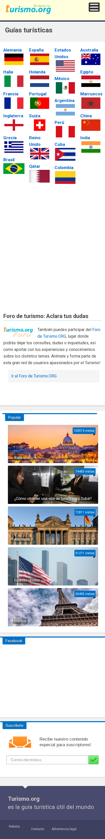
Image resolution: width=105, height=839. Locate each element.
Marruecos (91, 93)
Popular (14, 417)
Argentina (64, 100)
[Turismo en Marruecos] (90, 103)
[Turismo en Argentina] (65, 110)
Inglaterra (13, 115)
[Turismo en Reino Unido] (39, 153)
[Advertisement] (52, 245)
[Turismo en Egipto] (90, 81)
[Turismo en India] (90, 147)
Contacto (37, 829)
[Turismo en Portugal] (39, 103)
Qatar (34, 166)
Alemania (12, 50)
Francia (10, 93)
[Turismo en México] (65, 88)
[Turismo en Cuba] (65, 154)
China (86, 115)
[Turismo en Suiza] (39, 125)
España (36, 50)
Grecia (10, 137)
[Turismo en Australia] (90, 59)
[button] (94, 7)
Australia (89, 50)
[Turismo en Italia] (13, 81)
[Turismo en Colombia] (65, 177)
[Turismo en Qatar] (39, 176)
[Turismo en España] (39, 59)
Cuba (60, 144)
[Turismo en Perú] (65, 131)
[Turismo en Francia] (13, 103)
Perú (59, 122)
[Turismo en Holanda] (39, 81)
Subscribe (93, 759)
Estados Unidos (27, 580)
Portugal (37, 93)
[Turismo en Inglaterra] (13, 125)
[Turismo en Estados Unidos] (65, 66)
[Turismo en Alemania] (13, 59)
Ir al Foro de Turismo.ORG (34, 376)
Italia (8, 71)
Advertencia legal (64, 829)
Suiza (34, 115)
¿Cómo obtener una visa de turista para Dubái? (53, 499)
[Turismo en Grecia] (13, 147)
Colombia (64, 167)
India (85, 137)
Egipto (86, 71)
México (62, 78)
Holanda (37, 71)
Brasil (9, 159)
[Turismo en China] (90, 125)
